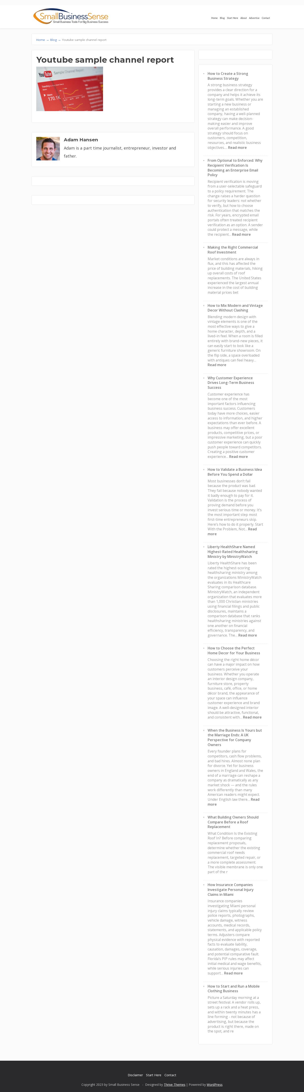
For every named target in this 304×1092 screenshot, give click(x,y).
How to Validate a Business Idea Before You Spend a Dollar (235, 472)
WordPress (215, 1084)
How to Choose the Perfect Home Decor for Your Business (234, 650)
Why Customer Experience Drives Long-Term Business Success (231, 382)
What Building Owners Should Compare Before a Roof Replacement (233, 822)
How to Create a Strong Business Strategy (228, 76)
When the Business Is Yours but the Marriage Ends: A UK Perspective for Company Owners (235, 737)
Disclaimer (135, 1075)
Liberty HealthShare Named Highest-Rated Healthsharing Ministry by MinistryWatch (233, 551)
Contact (266, 18)
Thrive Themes (174, 1084)
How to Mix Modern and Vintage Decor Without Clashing (235, 308)
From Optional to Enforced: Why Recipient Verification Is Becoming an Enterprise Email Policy (235, 167)
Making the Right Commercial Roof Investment (233, 250)
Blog (222, 18)
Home (214, 18)
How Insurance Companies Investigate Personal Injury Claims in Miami (230, 889)
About (243, 18)
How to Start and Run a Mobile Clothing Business (234, 989)
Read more (237, 147)
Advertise (254, 18)
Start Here (232, 18)
